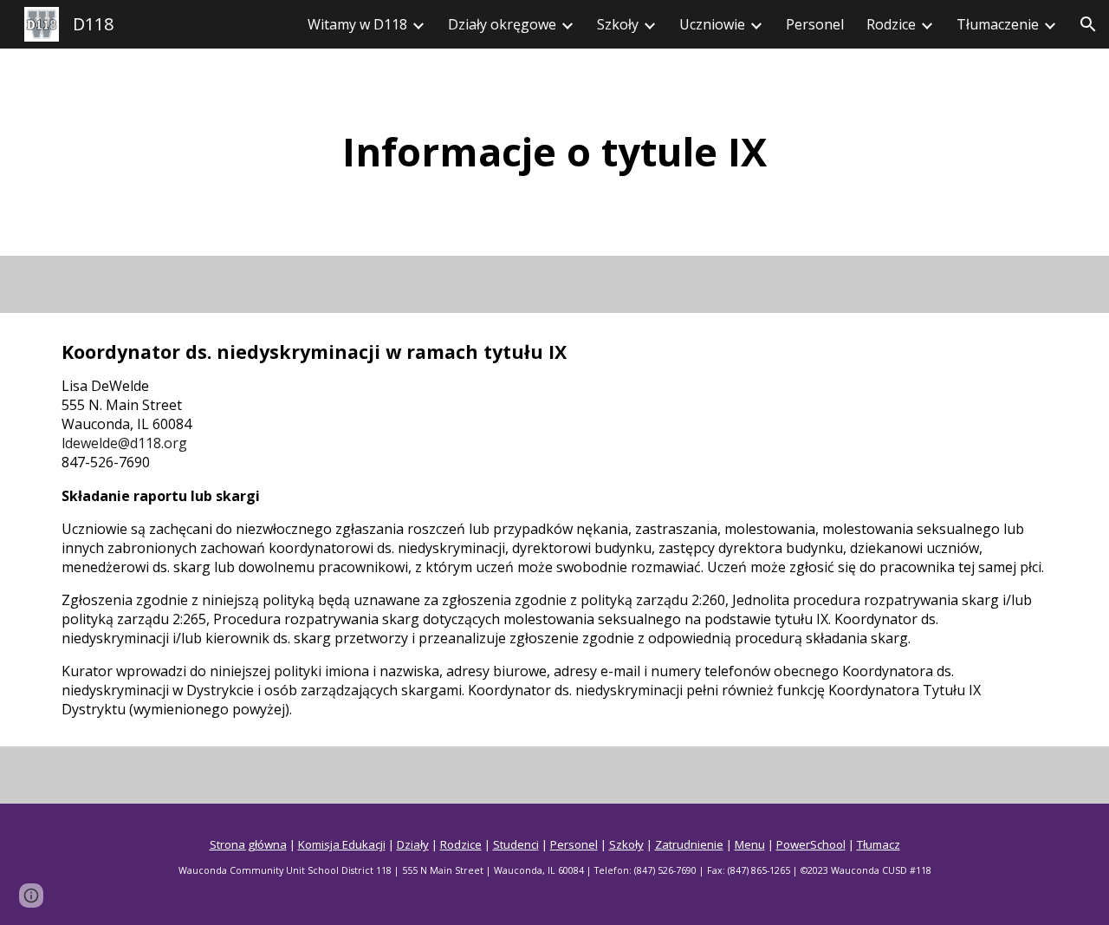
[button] (1088, 24)
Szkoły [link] (618, 24)
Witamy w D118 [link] (357, 24)
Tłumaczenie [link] (998, 24)
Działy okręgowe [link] (502, 24)
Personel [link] (815, 24)
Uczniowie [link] (712, 24)
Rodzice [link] (891, 24)
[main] (554, 152)
